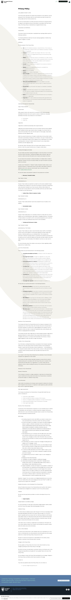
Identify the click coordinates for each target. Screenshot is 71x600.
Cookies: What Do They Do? (26, 169)
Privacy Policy (6, 598)
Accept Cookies (66, 598)
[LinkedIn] (66, 590)
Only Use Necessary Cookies (56, 598)
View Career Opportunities (63, 580)
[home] (6, 1)
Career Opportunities (63, 1)
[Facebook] (69, 590)
